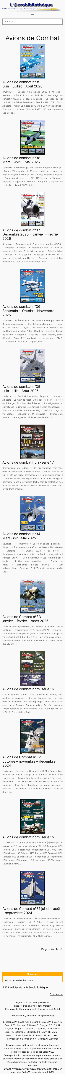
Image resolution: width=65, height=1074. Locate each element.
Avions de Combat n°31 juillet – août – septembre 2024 (31, 911)
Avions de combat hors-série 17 (28, 462)
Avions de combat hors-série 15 (28, 837)
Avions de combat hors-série (19, 980)
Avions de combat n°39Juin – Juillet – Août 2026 (22, 84)
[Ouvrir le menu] (32, 14)
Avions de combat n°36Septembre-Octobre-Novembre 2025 (28, 311)
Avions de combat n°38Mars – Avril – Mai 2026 (21, 160)
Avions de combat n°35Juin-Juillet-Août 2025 (21, 389)
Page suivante (52, 949)
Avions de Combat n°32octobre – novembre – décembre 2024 (28, 761)
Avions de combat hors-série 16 (28, 689)
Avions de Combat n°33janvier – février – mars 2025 (25, 619)
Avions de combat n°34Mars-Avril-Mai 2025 (21, 536)
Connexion (56, 994)
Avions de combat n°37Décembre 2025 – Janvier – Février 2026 (30, 234)
